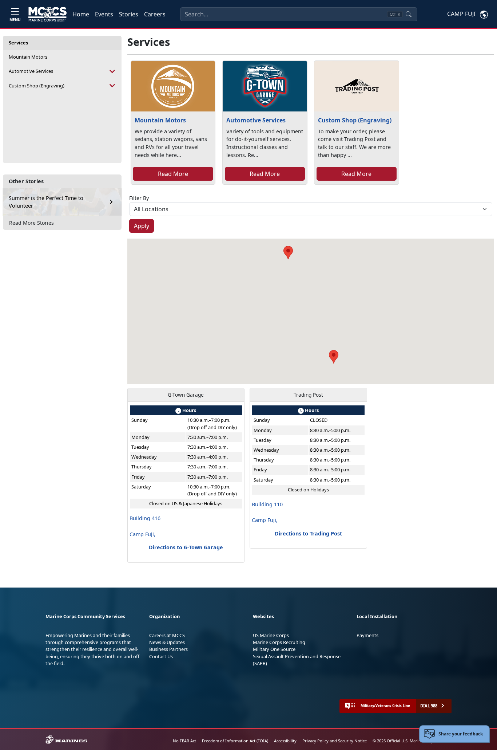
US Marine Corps (271, 635)
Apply (141, 226)
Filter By (139, 198)
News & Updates (167, 642)
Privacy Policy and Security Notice (334, 740)
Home (80, 14)
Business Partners (168, 649)
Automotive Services (31, 71)
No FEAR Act (184, 740)
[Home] (47, 14)
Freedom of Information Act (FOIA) (235, 740)
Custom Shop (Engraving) (36, 85)
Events (104, 14)
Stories (128, 14)
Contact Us (161, 656)
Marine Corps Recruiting (279, 642)
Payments (367, 635)
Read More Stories (31, 222)
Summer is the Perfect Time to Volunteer (46, 202)
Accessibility (285, 740)
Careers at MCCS (167, 635)
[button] (288, 252)
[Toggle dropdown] (113, 71)
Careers (155, 14)
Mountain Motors (28, 57)
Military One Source (274, 649)
